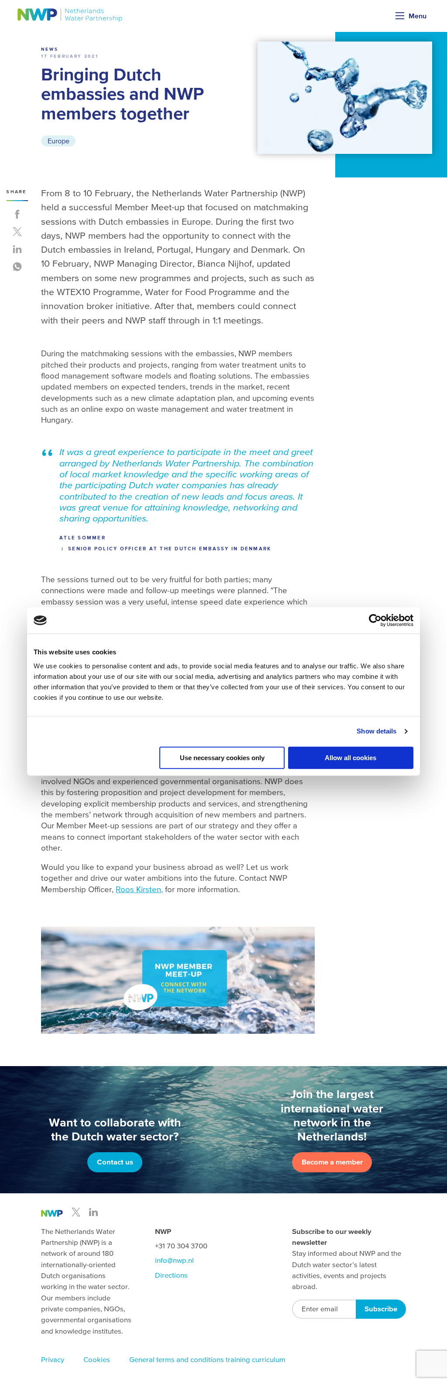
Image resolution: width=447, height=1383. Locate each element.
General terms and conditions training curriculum (207, 1359)
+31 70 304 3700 (181, 1246)
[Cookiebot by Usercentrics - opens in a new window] (375, 620)
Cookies (96, 1359)
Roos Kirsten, (139, 889)
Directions (171, 1275)
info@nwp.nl (174, 1260)
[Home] (70, 15)
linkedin (93, 1212)
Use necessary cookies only (222, 757)
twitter (76, 1212)
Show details (376, 731)
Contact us (115, 1162)
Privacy (52, 1359)
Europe (58, 141)
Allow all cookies (350, 757)
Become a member (332, 1162)
